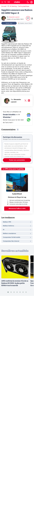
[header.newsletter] (9, 2)
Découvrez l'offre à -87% (17, 208)
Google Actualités (9, 114)
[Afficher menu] (2, 2)
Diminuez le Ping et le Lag (17, 197)
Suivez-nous (9, 23)
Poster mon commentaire (17, 160)
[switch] (28, 2)
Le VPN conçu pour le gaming (13, 169)
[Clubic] (17, 2)
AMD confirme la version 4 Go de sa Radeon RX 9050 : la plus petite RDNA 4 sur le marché (14, 283)
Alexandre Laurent (14, 17)
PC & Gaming (12, 6)
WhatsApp (6, 117)
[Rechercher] (5, 2)
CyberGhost (17, 194)
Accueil (3, 6)
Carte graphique (23, 6)
